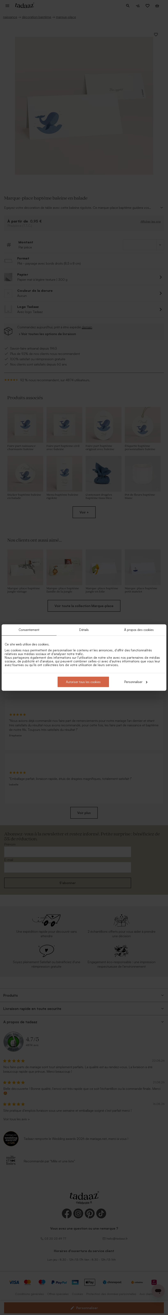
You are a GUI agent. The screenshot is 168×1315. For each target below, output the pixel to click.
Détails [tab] (84, 630)
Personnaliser (133, 682)
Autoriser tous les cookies (83, 682)
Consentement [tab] (29, 630)
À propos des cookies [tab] (139, 630)
